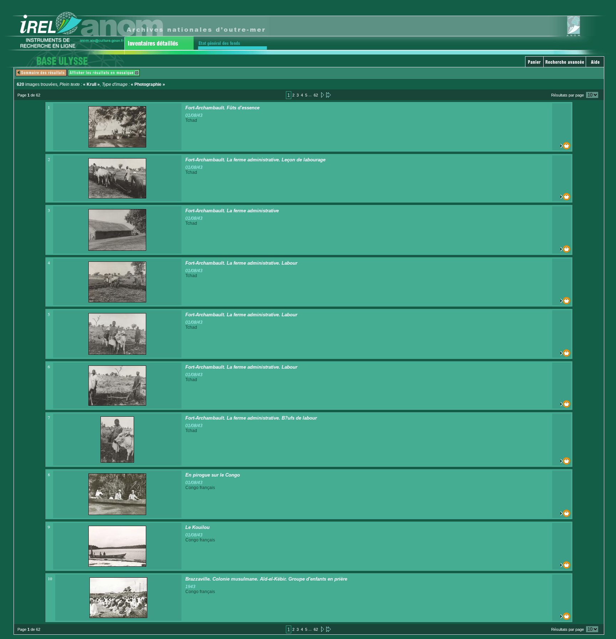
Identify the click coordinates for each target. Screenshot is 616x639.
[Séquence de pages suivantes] (328, 95)
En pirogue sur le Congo (212, 475)
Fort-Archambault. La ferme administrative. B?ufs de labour (251, 418)
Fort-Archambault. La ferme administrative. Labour (241, 263)
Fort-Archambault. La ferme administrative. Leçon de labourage (255, 159)
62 (316, 95)
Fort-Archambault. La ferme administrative (232, 210)
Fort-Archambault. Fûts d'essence (222, 107)
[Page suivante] (322, 95)
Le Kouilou (197, 527)
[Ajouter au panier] (561, 145)
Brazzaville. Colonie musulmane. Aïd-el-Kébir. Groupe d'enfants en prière (266, 579)
